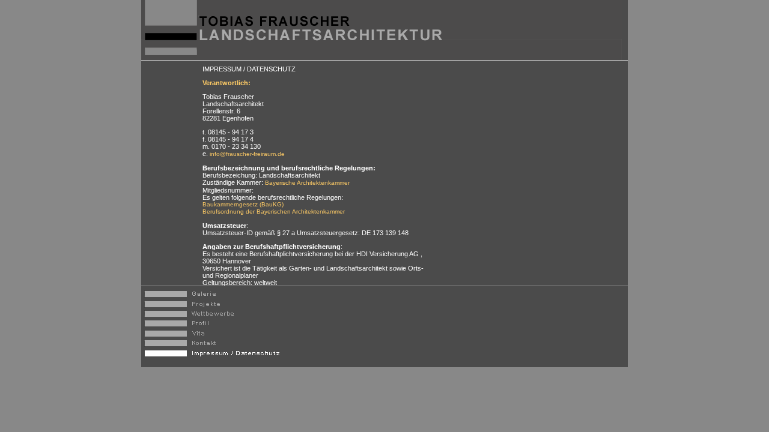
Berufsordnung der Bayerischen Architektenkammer (273, 211)
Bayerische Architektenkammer (307, 182)
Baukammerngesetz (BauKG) (243, 204)
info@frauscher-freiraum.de (246, 154)
